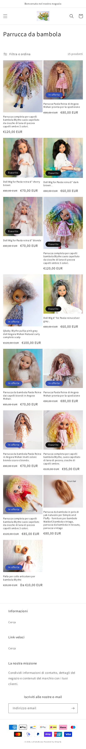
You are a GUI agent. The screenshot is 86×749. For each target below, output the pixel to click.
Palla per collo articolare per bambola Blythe (19, 578)
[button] (5, 16)
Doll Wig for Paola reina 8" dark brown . (60, 184)
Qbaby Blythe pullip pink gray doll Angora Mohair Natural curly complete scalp (21, 334)
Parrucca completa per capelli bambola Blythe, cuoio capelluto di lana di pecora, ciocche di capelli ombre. (61, 458)
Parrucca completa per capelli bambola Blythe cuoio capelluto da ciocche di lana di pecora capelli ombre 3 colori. (21, 121)
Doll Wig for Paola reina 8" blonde (22, 240)
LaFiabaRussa (37, 742)
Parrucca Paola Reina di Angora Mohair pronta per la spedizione (61, 105)
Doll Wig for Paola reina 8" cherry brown (21, 183)
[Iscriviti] (72, 708)
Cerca (12, 622)
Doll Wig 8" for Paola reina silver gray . (61, 319)
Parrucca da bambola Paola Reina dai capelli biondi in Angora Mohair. (22, 395)
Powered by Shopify (53, 742)
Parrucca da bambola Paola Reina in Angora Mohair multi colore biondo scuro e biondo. (22, 457)
